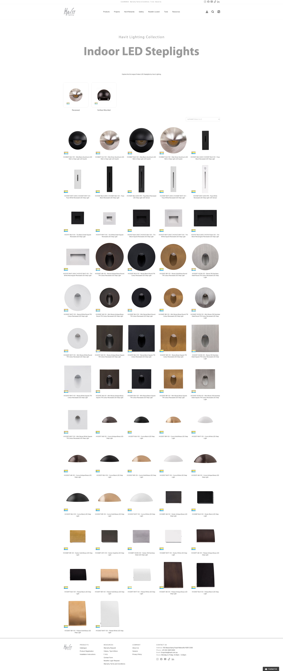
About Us (158, 2)
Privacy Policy (137, 654)
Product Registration (87, 651)
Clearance (125, 2)
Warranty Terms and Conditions (114, 664)
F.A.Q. (106, 654)
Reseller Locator (154, 12)
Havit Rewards (129, 12)
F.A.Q (152, 2)
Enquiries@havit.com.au (167, 652)
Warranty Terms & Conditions (139, 2)
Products (106, 12)
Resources (176, 12)
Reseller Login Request (112, 660)
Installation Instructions (87, 654)
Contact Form (108, 657)
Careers (135, 651)
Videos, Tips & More (111, 651)
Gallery (141, 12)
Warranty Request (110, 648)
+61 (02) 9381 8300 (165, 650)
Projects (117, 12)
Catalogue (83, 648)
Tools (166, 12)
